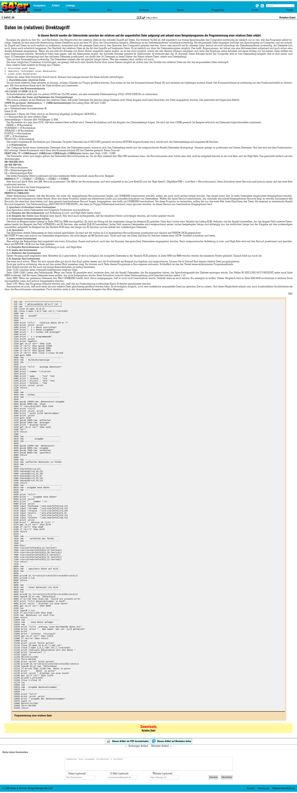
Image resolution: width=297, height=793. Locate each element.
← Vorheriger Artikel (136, 746)
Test (109, 10)
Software (144, 10)
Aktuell (37, 10)
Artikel (55, 5)
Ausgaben (39, 5)
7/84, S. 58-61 (152, 17)
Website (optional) (162, 773)
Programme (217, 10)
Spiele (180, 10)
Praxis (289, 10)
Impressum (263, 788)
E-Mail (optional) (119, 773)
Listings (70, 5)
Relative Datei (148, 730)
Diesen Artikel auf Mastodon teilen (174, 741)
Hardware (74, 10)
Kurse (255, 10)
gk (290, 293)
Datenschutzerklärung (283, 788)
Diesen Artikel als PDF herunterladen (130, 741)
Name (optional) (77, 773)
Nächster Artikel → (161, 746)
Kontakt (251, 788)
